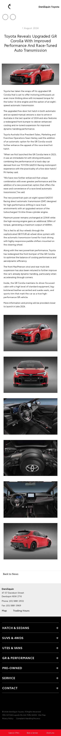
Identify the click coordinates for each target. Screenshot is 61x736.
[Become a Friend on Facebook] (4, 702)
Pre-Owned (12, 668)
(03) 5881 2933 (16, 600)
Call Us (5, 16)
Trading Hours (21, 610)
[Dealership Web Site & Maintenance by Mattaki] (8, 724)
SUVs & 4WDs (13, 638)
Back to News (10, 573)
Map (4, 610)
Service (8, 678)
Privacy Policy (7, 718)
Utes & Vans (12, 648)
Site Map (42, 715)
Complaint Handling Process (28, 718)
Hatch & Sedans (15, 628)
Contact (10, 688)
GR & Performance (18, 658)
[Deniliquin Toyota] (6, 6)
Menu (57, 16)
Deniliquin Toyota (49, 6)
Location (13, 16)
